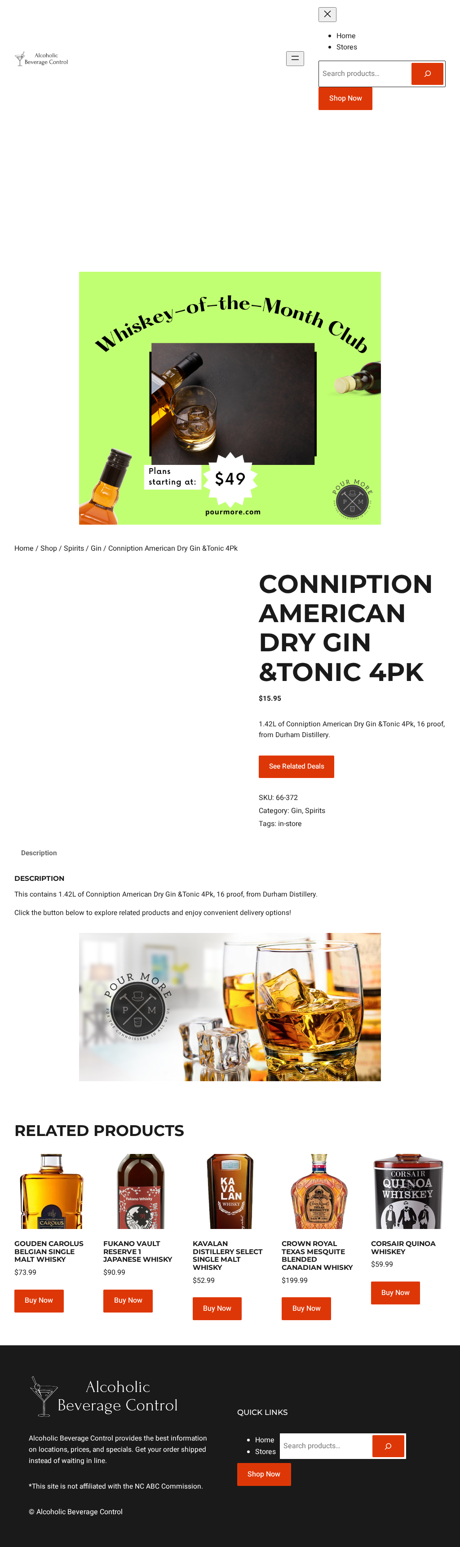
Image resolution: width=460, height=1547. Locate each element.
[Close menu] (327, 14)
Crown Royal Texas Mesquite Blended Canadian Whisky (317, 1256)
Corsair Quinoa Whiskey (403, 1248)
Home (24, 548)
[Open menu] (295, 58)
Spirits (74, 548)
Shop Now (345, 98)
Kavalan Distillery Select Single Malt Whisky (228, 1256)
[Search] (427, 74)
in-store (290, 823)
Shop (48, 548)
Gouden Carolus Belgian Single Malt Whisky (49, 1252)
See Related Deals (296, 766)
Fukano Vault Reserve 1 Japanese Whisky (137, 1252)
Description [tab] (39, 853)
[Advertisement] (230, 194)
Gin (96, 548)
